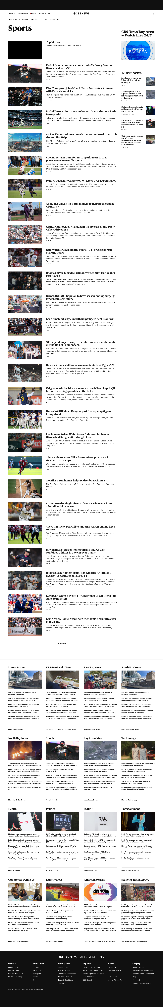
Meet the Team (64, 967)
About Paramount (139, 967)
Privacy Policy (113, 967)
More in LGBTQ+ (90, 871)
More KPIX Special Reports (18, 941)
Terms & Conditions (65, 980)
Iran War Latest (14, 970)
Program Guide (64, 970)
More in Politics (52, 871)
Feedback (136, 980)
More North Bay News (17, 800)
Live (33, 13)
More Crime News (91, 800)
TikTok (35, 977)
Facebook (37, 970)
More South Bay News (130, 729)
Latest (12, 13)
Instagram (37, 974)
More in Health (14, 871)
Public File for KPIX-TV (91, 967)
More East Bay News (92, 729)
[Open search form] (153, 13)
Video (52, 19)
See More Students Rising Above (134, 941)
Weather (34, 19)
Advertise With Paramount (143, 970)
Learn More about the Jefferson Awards (99, 941)
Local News (22, 13)
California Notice (114, 970)
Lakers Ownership (15, 977)
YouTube (36, 967)
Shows (42, 13)
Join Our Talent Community (143, 974)
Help (134, 977)
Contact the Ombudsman (142, 983)
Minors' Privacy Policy (116, 980)
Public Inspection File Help (93, 974)
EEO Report (87, 980)
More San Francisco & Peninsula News (61, 729)
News (24, 19)
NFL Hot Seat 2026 (15, 974)
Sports (43, 19)
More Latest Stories (16, 729)
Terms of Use (113, 977)
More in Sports (52, 800)
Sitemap (61, 983)
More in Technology (129, 800)
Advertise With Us (65, 977)
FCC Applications (89, 977)
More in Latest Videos (54, 941)
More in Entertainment (130, 871)
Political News (13, 967)
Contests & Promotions (67, 974)
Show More (62, 643)
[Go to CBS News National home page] (81, 13)
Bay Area (13, 19)
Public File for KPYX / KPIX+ (93, 970)
